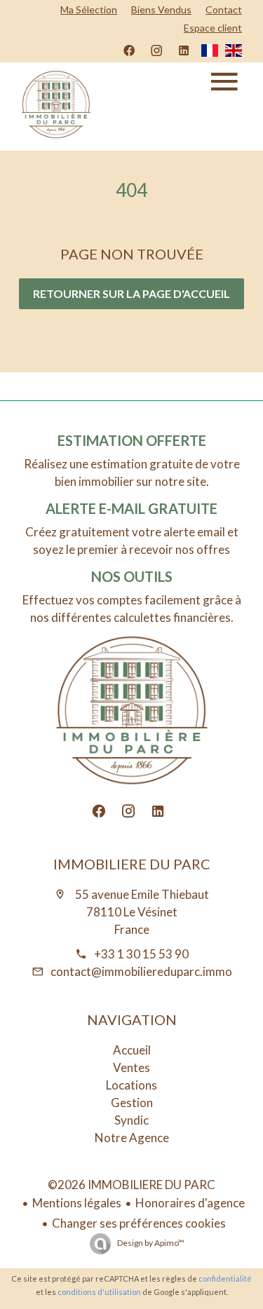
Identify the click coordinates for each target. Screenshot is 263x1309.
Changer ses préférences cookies (139, 1223)
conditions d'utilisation (99, 1291)
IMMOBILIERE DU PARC (131, 863)
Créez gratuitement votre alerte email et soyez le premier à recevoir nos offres (131, 540)
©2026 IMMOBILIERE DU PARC (131, 1184)
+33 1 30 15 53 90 (141, 954)
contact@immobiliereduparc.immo (141, 971)
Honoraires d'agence (190, 1202)
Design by (150, 1242)
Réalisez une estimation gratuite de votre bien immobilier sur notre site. (132, 472)
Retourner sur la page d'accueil (131, 293)
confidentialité (225, 1278)
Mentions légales (76, 1202)
